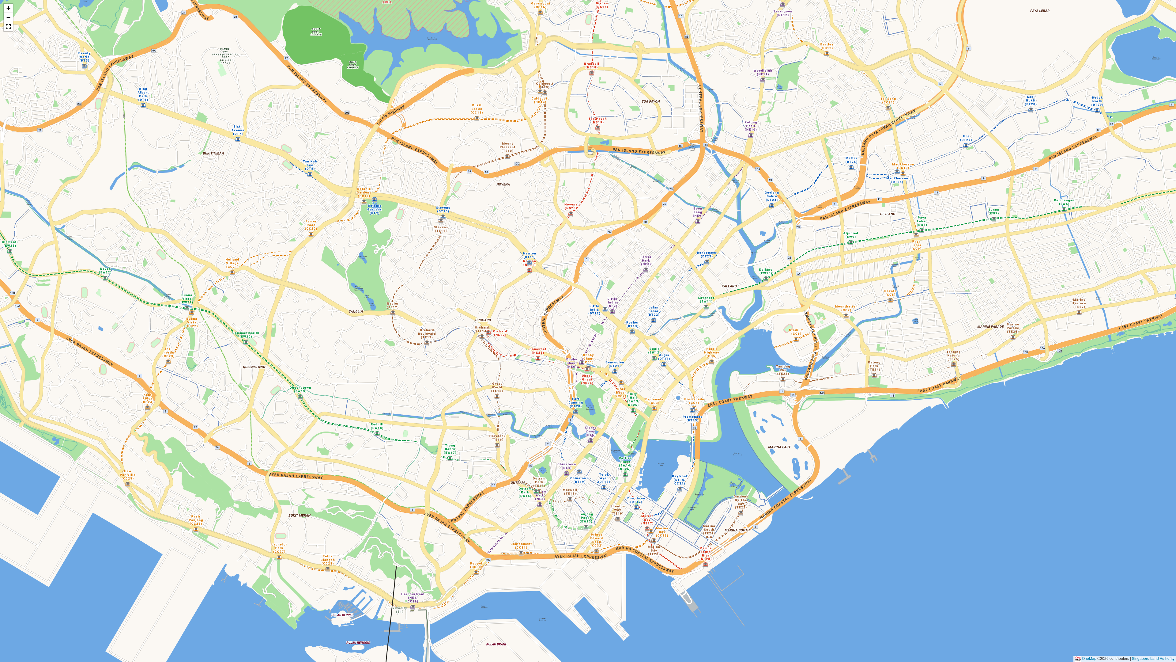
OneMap (1089, 658)
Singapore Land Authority (1153, 658)
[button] (588, 325)
